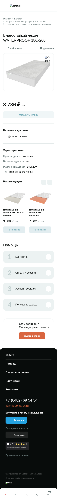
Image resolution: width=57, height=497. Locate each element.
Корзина (29, 495)
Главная (7, 19)
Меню (49, 493)
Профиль (39, 495)
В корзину (14, 229)
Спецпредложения (17, 372)
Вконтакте (19, 435)
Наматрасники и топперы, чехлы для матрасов (28, 24)
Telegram (19, 420)
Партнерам (13, 381)
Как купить (18, 256)
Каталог (18, 19)
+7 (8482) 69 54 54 (21, 400)
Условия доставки (22, 288)
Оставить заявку (28, 114)
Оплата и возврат (22, 272)
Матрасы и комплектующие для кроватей (25, 21)
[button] (49, 182)
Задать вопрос (32, 336)
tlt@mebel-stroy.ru (17, 405)
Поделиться (47, 48)
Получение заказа (22, 304)
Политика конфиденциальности (20, 478)
